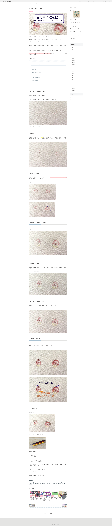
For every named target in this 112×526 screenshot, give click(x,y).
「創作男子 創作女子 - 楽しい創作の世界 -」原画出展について (76, 23)
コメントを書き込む (48, 513)
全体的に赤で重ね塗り (35, 80)
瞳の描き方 (49, 483)
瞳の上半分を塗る (34, 69)
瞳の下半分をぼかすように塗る (36, 72)
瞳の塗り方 (44, 483)
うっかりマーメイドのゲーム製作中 (76, 29)
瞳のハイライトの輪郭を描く (36, 64)
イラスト (31, 480)
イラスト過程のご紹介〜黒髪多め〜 (75, 32)
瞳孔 (53, 483)
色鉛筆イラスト (61, 483)
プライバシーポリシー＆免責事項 (56, 522)
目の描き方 (37, 483)
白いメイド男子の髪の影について (76, 35)
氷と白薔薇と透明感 (73, 26)
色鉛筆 (56, 483)
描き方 (31, 483)
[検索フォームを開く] (109, 1)
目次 (46, 61)
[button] (82, 38)
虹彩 (65, 483)
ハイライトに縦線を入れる (36, 77)
